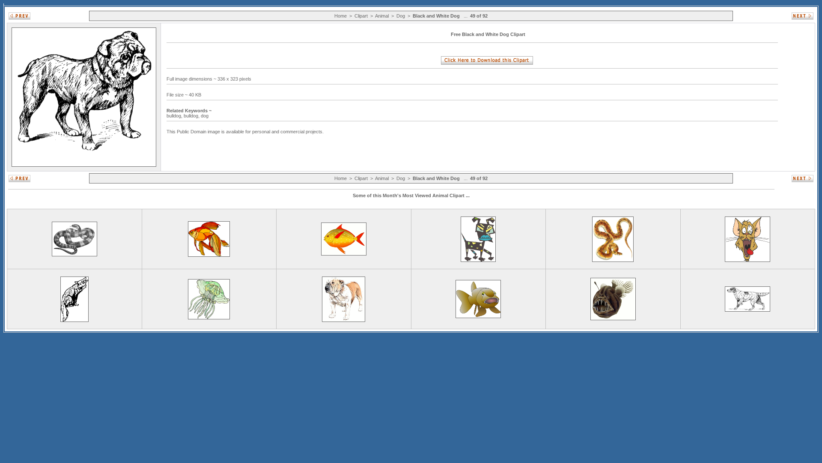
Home (340, 15)
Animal (382, 15)
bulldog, (175, 115)
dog (205, 115)
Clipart (361, 15)
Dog (400, 15)
